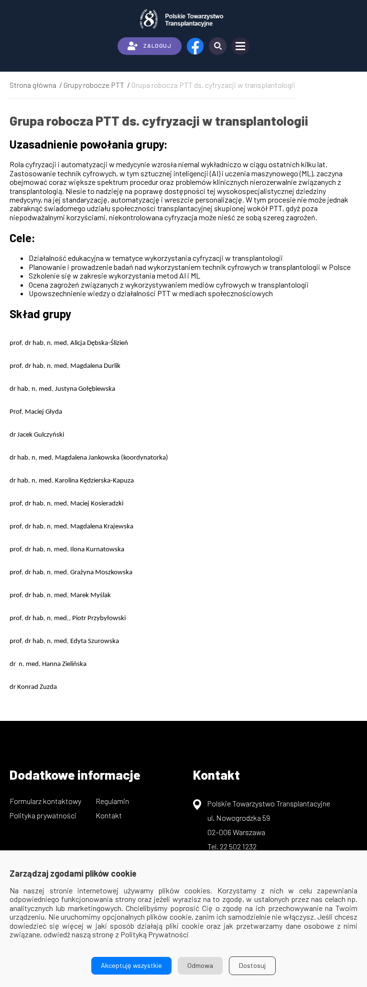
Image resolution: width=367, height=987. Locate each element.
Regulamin (112, 800)
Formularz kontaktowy (45, 800)
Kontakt (109, 815)
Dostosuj (252, 965)
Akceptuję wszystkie (131, 965)
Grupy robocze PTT (94, 84)
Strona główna (33, 84)
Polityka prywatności (43, 815)
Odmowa (200, 965)
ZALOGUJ (157, 45)
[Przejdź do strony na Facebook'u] (195, 46)
